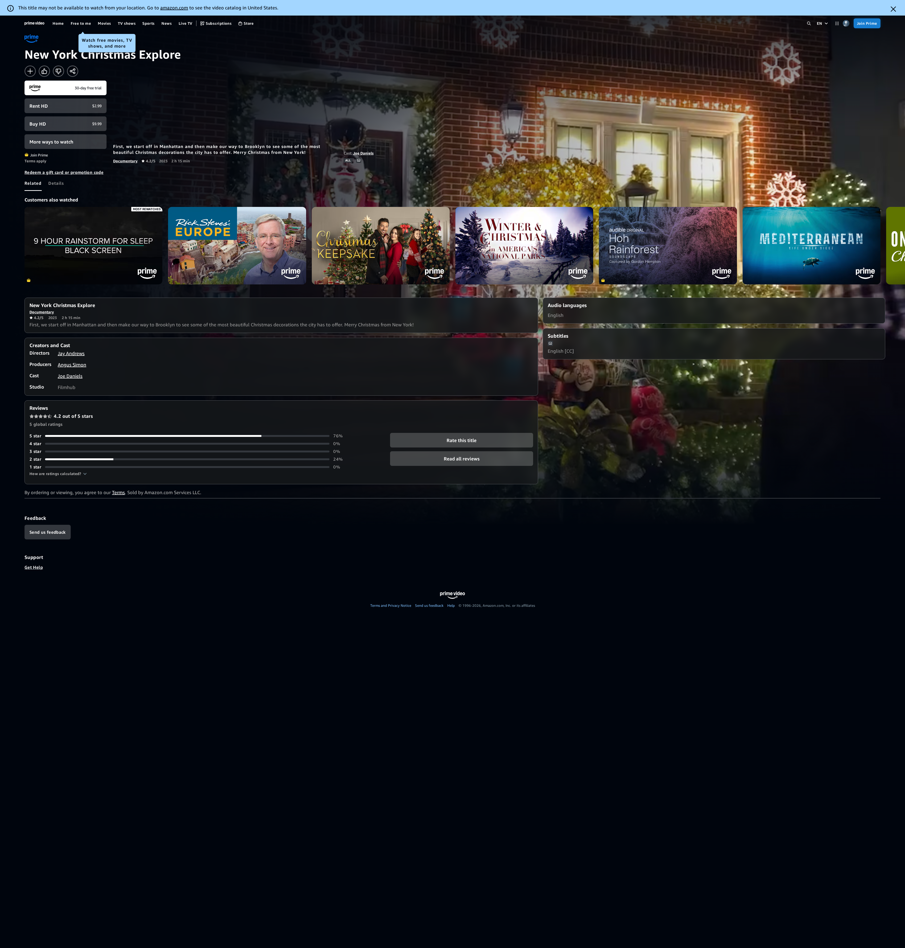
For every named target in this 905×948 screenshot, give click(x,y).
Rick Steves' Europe (237, 245)
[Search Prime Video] (809, 23)
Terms (118, 492)
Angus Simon (72, 364)
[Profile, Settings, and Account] (846, 23)
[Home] (34, 23)
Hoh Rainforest (668, 245)
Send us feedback (429, 605)
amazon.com (174, 7)
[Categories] (837, 23)
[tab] (33, 183)
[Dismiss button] (893, 9)
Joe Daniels (363, 153)
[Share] (72, 71)
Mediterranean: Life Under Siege (811, 245)
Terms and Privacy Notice (390, 605)
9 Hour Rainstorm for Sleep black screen (93, 245)
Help (451, 605)
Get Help (34, 567)
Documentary (125, 161)
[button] (58, 474)
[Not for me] (58, 71)
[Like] (44, 71)
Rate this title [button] (462, 440)
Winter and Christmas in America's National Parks (524, 245)
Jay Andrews (71, 353)
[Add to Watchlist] (30, 71)
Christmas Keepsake (381, 245)
